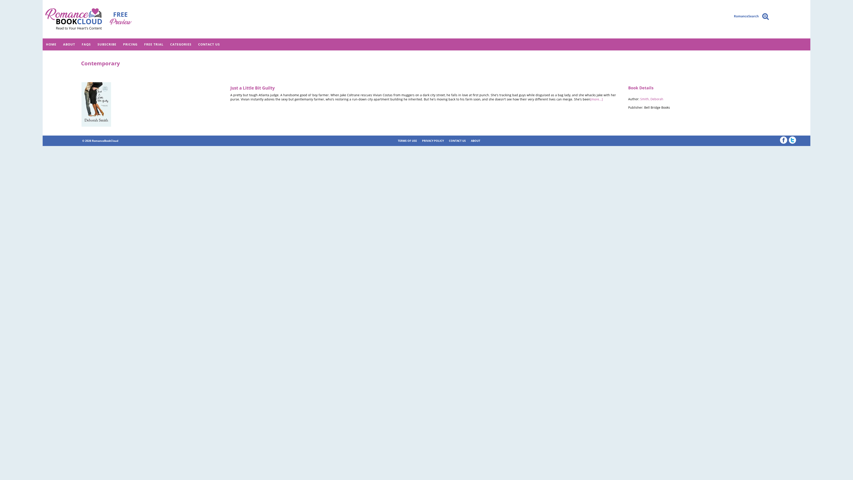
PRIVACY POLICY (433, 141)
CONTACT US (209, 44)
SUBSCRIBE (107, 44)
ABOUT (69, 44)
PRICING (130, 44)
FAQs (86, 44)
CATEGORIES (180, 44)
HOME (51, 44)
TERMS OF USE (407, 141)
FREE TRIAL (153, 44)
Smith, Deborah (651, 99)
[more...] (596, 99)
